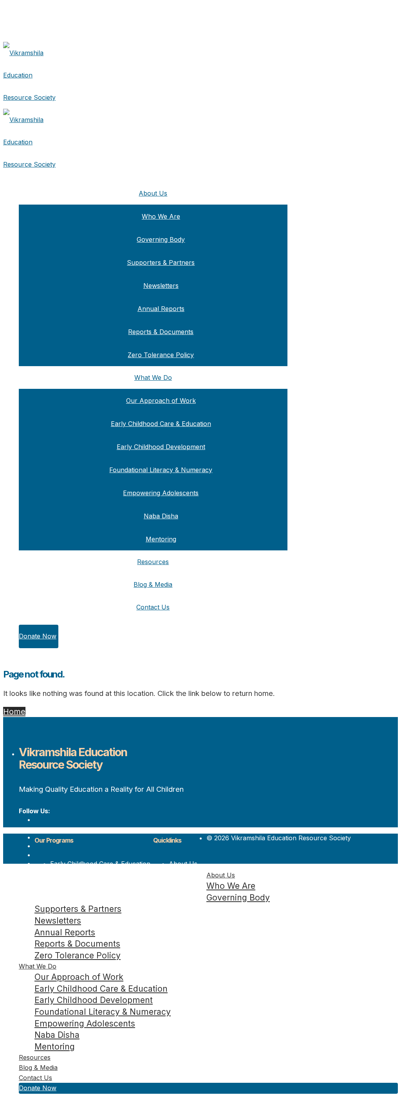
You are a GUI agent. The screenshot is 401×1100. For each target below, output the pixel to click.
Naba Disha (161, 516)
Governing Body (161, 239)
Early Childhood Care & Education (161, 424)
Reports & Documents (160, 332)
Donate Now (37, 636)
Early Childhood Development (161, 447)
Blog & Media (153, 584)
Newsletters (161, 285)
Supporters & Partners (161, 262)
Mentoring (161, 539)
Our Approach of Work (161, 400)
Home (14, 711)
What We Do (153, 377)
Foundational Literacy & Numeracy (160, 470)
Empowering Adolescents (161, 493)
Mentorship (67, 899)
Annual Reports (160, 309)
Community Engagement (86, 890)
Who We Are (161, 216)
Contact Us (153, 607)
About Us (153, 193)
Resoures (183, 881)
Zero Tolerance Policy (161, 355)
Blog (175, 890)
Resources (153, 562)
